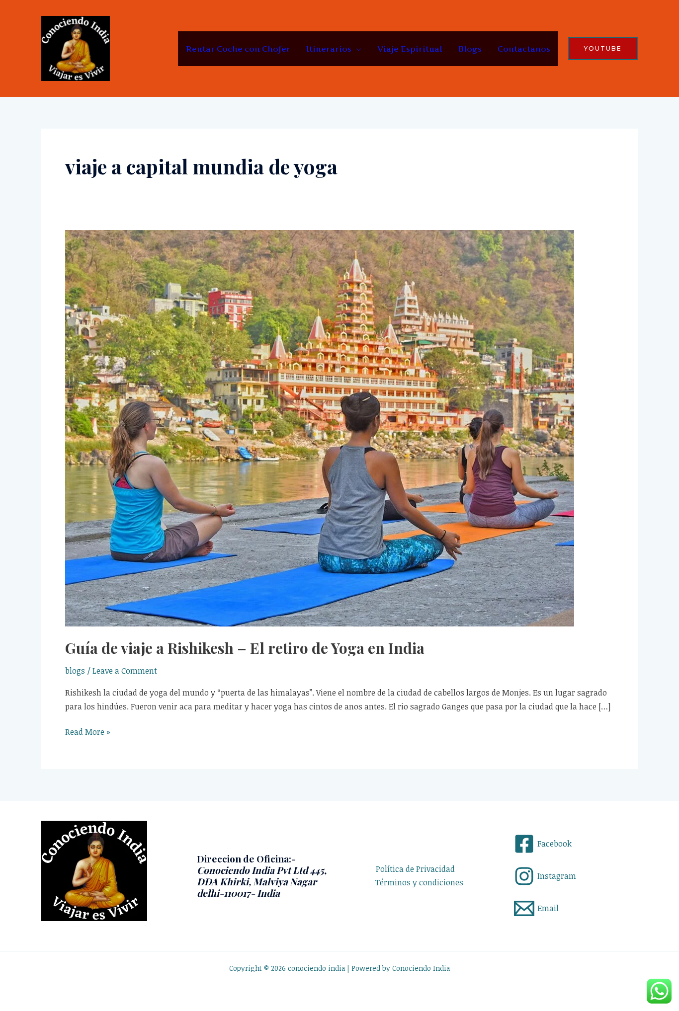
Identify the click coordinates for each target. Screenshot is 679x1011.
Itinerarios (328, 49)
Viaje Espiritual (409, 49)
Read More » (87, 731)
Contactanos (524, 49)
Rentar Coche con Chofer (238, 49)
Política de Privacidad (415, 868)
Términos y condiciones (419, 882)
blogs (75, 670)
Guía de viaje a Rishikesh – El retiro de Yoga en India (244, 648)
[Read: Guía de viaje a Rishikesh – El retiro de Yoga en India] (319, 427)
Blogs (470, 49)
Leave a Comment (124, 670)
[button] (603, 48)
